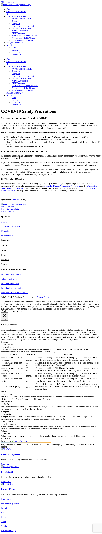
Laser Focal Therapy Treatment (25, 26)
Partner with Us (7, 211)
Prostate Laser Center (10, 283)
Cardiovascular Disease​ (16, 11)
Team (14, 47)
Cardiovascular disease (10, 226)
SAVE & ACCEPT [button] (9, 438)
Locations (16, 52)
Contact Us (16, 55)
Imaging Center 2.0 (14, 43)
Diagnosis (16, 23)
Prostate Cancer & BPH (22, 19)
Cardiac (4, 526)
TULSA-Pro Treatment (21, 28)
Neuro (3, 521)
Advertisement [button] (7, 421)
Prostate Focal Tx (8, 235)
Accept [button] (19, 311)
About (9, 45)
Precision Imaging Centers (12, 288)
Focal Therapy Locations (22, 40)
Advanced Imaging (9, 530)
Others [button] (4, 431)
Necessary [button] (5, 342)
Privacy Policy (43, 297)
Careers (15, 50)
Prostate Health (8, 489)
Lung (3, 517)
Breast (3, 512)
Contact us (15, 200)
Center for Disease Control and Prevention (62, 186)
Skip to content (7, 2)
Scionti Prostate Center (10, 279)
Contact (4, 264)
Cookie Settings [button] (8, 311)
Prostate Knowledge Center (23, 38)
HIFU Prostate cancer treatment (25, 35)
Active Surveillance (20, 31)
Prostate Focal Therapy (16, 16)
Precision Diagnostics (10, 454)
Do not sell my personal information (69, 309)
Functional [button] (5, 392)
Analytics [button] (5, 411)
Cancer (9, 9)
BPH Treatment (18, 33)
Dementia (10, 14)
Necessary (8, 344)
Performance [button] (6, 401)
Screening (16, 21)
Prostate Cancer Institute (11, 274)
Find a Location (7, 207)
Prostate (4, 508)
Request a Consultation (10, 209)
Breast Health (7, 472)
